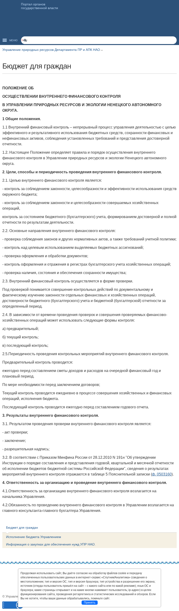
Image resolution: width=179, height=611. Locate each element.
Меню (13, 40)
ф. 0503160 (162, 474)
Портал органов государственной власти (39, 6)
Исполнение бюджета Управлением (33, 537)
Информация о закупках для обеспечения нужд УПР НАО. (51, 544)
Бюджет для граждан (22, 527)
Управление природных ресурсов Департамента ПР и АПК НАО (51, 50)
